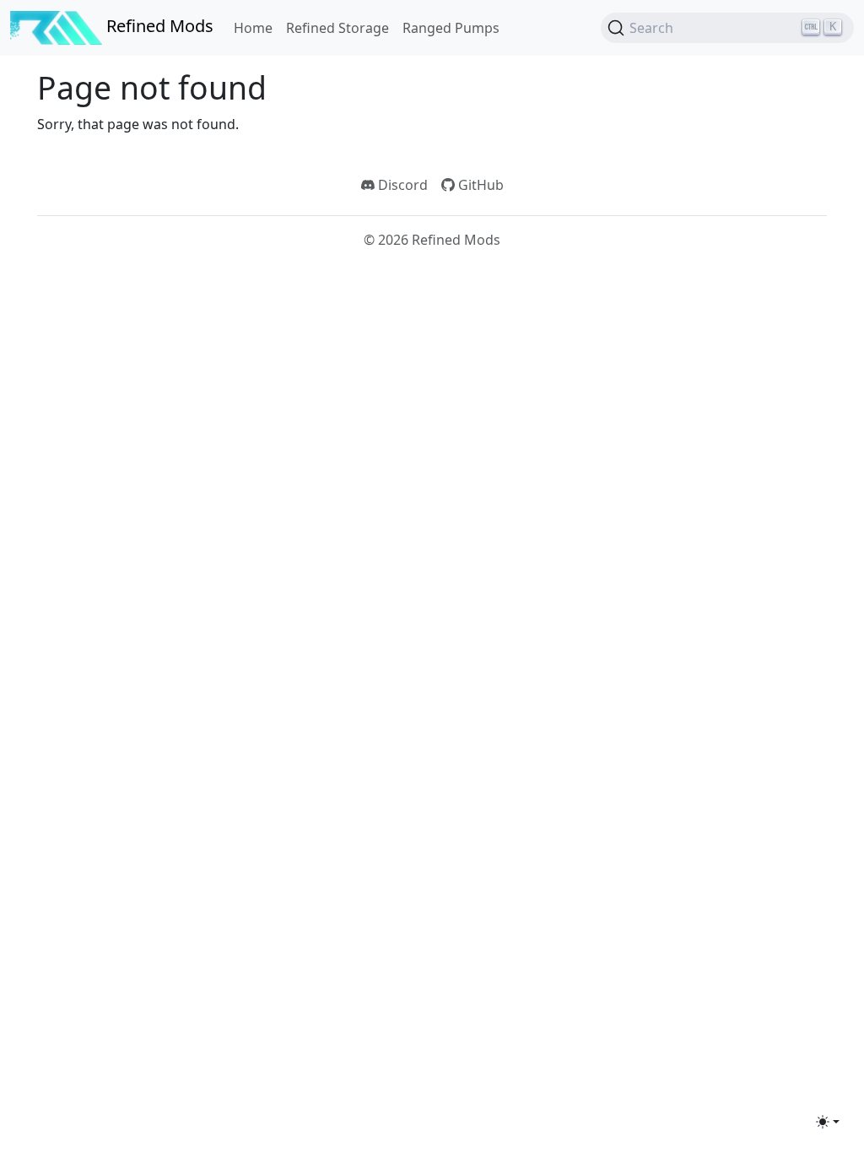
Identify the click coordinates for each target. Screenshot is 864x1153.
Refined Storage (337, 28)
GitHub (479, 185)
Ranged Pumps (451, 28)
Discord (401, 185)
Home (253, 28)
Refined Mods (157, 25)
